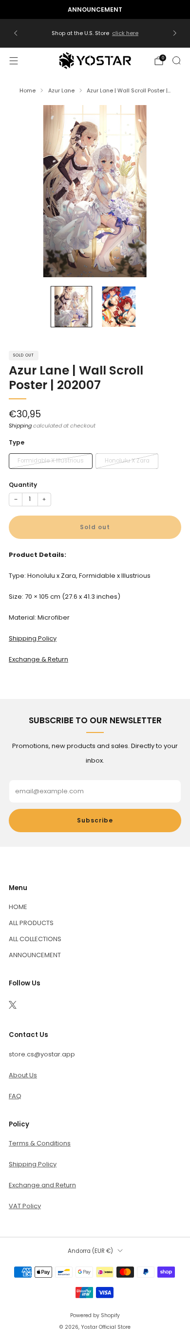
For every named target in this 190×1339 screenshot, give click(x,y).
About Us (23, 1075)
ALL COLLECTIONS (35, 939)
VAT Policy (25, 1206)
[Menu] (14, 61)
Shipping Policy (33, 1164)
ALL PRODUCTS (31, 923)
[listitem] (95, 9)
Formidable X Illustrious (51, 460)
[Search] (176, 60)
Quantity (23, 485)
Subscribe (95, 820)
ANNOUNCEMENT (35, 955)
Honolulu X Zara (127, 460)
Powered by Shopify (95, 1315)
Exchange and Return (42, 1185)
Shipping (20, 425)
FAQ (15, 1096)
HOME (18, 906)
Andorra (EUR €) (90, 1251)
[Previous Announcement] (15, 33)
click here (125, 33)
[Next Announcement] (175, 33)
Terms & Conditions (40, 1143)
